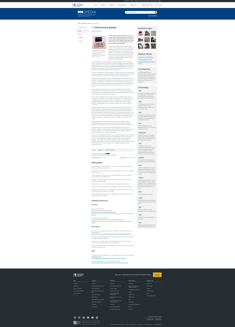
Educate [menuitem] (112, 280)
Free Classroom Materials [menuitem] (115, 286)
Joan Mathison (98, 31)
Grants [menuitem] (130, 306)
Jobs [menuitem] (129, 299)
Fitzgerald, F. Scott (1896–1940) (145, 57)
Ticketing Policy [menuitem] (140, 324)
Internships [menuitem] (131, 301)
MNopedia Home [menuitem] (82, 27)
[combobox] (141, 12)
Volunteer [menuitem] (131, 309)
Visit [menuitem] (74, 280)
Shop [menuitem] (148, 293)
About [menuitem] (80, 34)
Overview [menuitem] (94, 283)
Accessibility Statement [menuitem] (158, 324)
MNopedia (84, 23)
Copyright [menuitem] (81, 37)
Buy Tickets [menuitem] (75, 286)
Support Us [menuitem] (150, 280)
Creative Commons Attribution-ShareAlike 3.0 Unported (103, 155)
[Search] (160, 5)
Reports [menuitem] (130, 292)
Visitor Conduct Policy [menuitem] (148, 324)
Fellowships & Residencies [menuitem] (134, 304)
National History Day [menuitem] (114, 290)
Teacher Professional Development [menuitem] (114, 294)
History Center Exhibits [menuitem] (78, 290)
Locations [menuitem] (75, 283)
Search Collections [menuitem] (96, 288)
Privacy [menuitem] (127, 324)
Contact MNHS (158, 319)
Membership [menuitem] (149, 286)
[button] (96, 5)
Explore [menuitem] (94, 280)
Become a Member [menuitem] (77, 288)
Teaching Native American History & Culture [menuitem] (115, 301)
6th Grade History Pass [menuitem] (115, 309)
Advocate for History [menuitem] (151, 295)
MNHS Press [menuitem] (94, 297)
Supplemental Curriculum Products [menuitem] (115, 297)
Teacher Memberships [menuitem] (115, 306)
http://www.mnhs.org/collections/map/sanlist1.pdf (103, 212)
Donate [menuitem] (148, 288)
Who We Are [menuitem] (132, 280)
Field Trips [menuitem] (112, 304)
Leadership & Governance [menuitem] (134, 289)
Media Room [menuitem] (131, 297)
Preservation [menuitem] (94, 306)
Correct (101, 150)
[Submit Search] (156, 12)
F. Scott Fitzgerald (118, 65)
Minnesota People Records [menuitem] (97, 286)
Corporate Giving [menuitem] (150, 290)
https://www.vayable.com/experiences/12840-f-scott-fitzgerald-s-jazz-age (109, 262)
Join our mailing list (157, 275)
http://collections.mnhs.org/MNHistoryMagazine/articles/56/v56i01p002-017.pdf (111, 234)
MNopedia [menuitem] (94, 304)
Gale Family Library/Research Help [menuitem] (98, 291)
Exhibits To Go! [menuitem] (132, 294)
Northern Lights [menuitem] (113, 288)
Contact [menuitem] (80, 41)
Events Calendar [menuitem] (76, 293)
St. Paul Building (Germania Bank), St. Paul (146, 62)
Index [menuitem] (80, 31)
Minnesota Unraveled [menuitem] (96, 301)
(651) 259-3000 (150, 319)
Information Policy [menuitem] (133, 324)
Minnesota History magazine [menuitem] (98, 299)
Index (88, 23)
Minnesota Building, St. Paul (145, 59)
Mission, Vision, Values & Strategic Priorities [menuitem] (134, 286)
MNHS (79, 23)
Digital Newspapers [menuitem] (96, 294)
